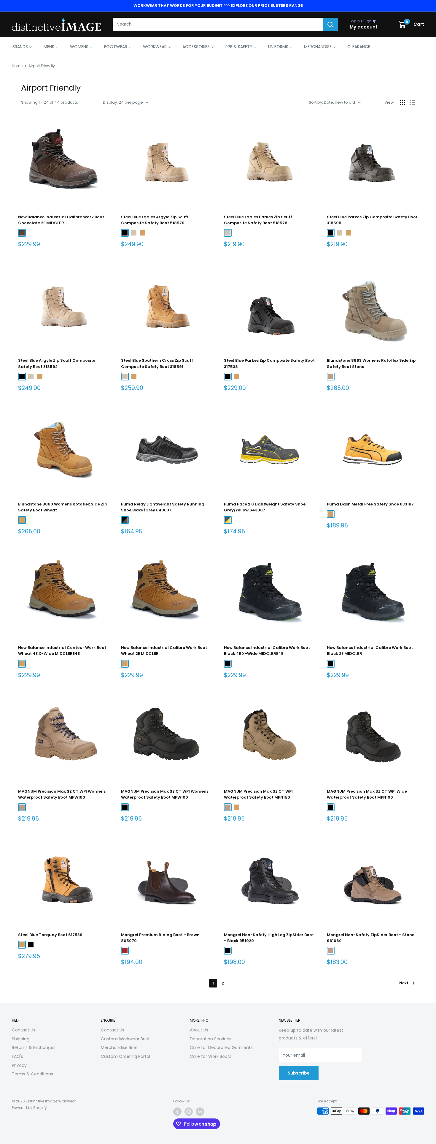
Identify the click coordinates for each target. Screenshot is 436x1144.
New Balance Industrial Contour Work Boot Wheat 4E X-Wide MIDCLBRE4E (62, 650)
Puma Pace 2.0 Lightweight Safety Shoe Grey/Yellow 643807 (264, 507)
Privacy (19, 1065)
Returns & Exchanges (33, 1047)
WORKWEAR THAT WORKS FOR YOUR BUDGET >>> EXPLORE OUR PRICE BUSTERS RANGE (218, 5)
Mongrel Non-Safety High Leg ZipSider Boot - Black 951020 (269, 938)
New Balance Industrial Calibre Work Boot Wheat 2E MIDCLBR (164, 650)
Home (17, 65)
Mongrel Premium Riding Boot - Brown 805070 (160, 938)
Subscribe (299, 1073)
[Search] (330, 24)
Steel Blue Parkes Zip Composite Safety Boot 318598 (372, 220)
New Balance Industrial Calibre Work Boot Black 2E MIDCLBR (370, 650)
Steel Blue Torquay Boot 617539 (50, 935)
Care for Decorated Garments (221, 1047)
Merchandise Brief (119, 1047)
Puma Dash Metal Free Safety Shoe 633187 (370, 504)
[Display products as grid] (402, 102)
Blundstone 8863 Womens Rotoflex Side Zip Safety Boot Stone (371, 363)
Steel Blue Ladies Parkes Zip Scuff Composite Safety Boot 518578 (258, 220)
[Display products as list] (412, 102)
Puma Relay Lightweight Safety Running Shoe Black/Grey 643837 (162, 507)
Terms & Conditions (32, 1074)
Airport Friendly (41, 65)
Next (403, 983)
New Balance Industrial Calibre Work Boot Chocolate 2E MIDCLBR (61, 220)
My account (364, 27)
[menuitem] (22, 46)
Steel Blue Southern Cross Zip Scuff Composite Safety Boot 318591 (157, 363)
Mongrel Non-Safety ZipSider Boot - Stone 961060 (370, 938)
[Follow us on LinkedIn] (200, 1111)
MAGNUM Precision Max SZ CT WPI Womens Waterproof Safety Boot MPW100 (165, 794)
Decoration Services (210, 1039)
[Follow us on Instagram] (188, 1111)
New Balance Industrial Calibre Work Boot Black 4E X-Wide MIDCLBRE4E (267, 650)
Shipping (20, 1039)
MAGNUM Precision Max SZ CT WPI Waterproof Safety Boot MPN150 (258, 794)
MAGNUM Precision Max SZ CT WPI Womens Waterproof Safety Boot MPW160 (62, 794)
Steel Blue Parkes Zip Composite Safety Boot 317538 (269, 363)
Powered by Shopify (29, 1107)
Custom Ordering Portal (125, 1056)
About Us (199, 1030)
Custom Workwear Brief (125, 1039)
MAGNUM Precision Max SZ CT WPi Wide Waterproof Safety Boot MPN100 (367, 794)
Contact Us (23, 1030)
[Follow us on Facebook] (177, 1111)
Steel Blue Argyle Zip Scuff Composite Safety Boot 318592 (56, 363)
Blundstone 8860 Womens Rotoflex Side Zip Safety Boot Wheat (62, 507)
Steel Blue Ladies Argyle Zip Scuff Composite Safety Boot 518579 (155, 220)
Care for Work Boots (210, 1056)
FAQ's (17, 1056)
